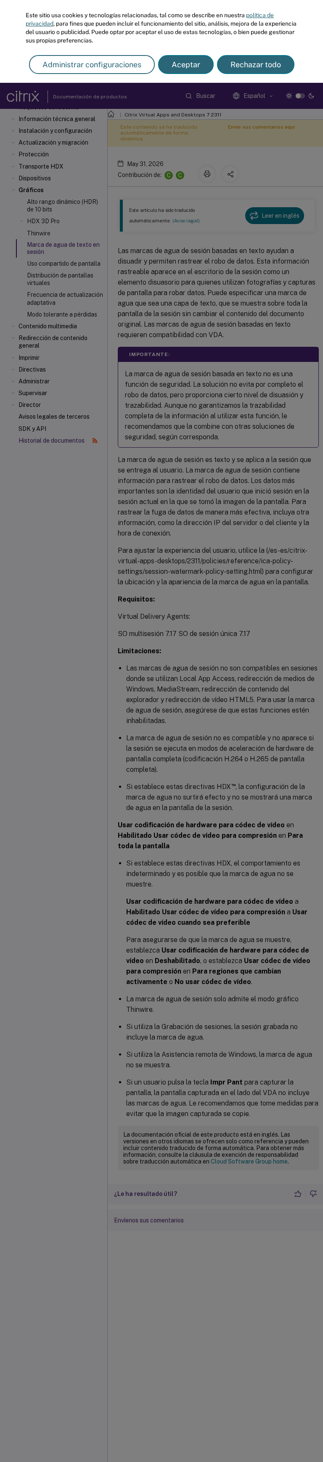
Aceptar (186, 64)
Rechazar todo (255, 64)
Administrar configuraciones (91, 64)
